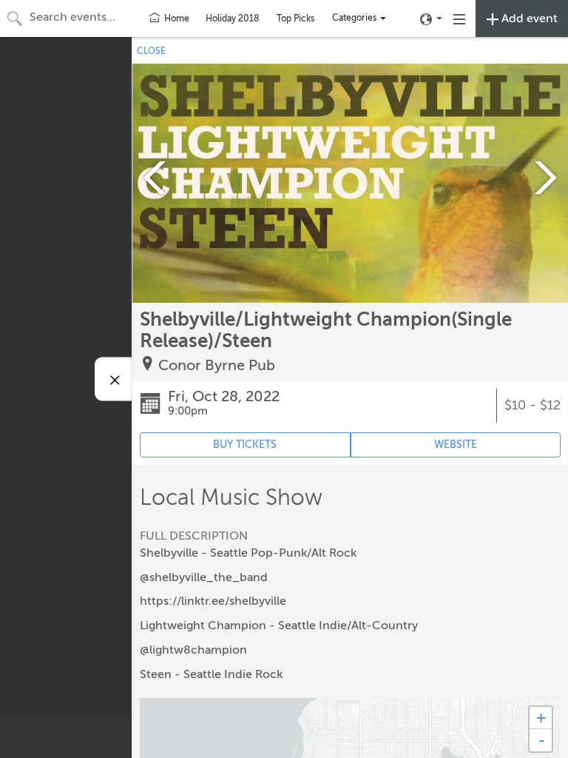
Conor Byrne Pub (216, 365)
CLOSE (151, 51)
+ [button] (541, 717)
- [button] (541, 740)
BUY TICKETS (245, 444)
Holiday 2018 (232, 18)
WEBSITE (455, 444)
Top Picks (295, 18)
